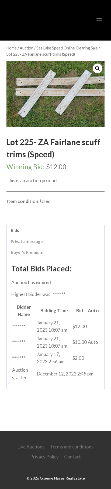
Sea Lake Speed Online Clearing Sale (48, 213)
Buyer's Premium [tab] (27, 252)
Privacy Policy (44, 457)
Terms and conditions (71, 447)
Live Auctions (31, 447)
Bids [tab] (15, 230)
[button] (97, 68)
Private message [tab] (27, 241)
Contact (72, 457)
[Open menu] (99, 20)
